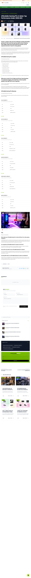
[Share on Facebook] (20, 268)
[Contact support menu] (28, 575)
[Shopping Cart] (28, 3)
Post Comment (23, 306)
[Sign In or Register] (24, 3)
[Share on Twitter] (22, 268)
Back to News (4, 11)
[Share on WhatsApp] (26, 268)
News (4, 38)
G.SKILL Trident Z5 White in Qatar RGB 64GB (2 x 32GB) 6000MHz (7, 412)
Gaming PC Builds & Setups (5, 13)
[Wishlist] (26, 3)
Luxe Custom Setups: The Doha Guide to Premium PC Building (7, 389)
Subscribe (15, 360)
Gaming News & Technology (18, 345)
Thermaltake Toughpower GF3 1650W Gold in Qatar (22, 411)
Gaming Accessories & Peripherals (8, 345)
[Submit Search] (27, 5)
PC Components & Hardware (13, 13)
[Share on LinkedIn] (24, 268)
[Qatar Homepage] (5, 2)
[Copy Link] (28, 268)
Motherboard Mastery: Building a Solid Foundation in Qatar (22, 389)
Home (2, 38)
